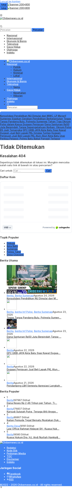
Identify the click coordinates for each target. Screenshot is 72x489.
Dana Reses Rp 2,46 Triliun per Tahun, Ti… (32, 403)
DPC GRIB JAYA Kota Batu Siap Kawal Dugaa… (33, 353)
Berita (10, 295)
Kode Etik (12, 450)
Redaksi (11, 447)
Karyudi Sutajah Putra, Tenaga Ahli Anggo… (32, 411)
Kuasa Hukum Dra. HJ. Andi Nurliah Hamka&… (33, 437)
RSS (11, 479)
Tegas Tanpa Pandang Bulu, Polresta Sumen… (34, 317)
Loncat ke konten (10, 1)
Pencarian (38, 30)
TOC (9, 456)
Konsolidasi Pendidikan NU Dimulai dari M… (32, 298)
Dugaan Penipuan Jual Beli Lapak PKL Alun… (33, 369)
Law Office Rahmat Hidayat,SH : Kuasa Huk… (33, 428)
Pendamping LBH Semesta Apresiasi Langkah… (34, 385)
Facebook (15, 473)
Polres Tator (14, 251)
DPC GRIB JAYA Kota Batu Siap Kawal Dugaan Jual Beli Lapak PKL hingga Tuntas (33, 131)
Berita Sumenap (24, 295)
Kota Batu (12, 246)
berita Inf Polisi (24, 311)
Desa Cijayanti (15, 254)
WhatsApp (15, 476)
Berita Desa (13, 425)
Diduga (11, 243)
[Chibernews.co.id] (11, 18)
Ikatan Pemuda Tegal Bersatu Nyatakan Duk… (34, 420)
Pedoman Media (16, 453)
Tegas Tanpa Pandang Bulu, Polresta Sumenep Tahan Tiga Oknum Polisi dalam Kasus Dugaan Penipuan (35, 121)
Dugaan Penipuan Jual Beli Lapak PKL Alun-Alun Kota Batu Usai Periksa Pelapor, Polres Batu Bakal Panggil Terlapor (32, 135)
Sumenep (12, 249)
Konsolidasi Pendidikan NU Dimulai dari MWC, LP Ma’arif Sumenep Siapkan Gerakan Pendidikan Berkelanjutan (33, 117)
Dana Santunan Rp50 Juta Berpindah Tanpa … (34, 336)
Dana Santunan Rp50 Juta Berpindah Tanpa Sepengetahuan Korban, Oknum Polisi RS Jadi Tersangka (35, 127)
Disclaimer (13, 459)
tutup (3, 4)
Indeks (11, 462)
